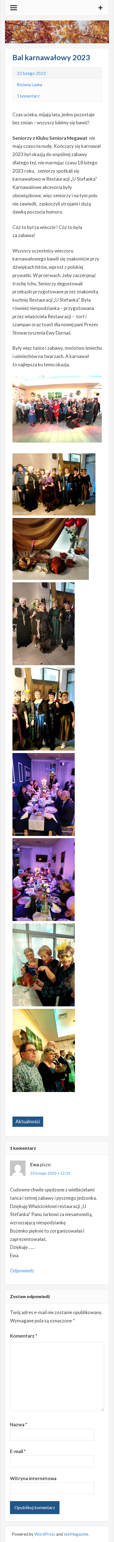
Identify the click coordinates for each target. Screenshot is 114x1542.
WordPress (44, 1534)
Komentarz (23, 1336)
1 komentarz (28, 95)
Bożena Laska (29, 84)
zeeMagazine (76, 1534)
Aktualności (27, 1121)
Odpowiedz (22, 1270)
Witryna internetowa (33, 1478)
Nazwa (18, 1424)
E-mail (18, 1451)
